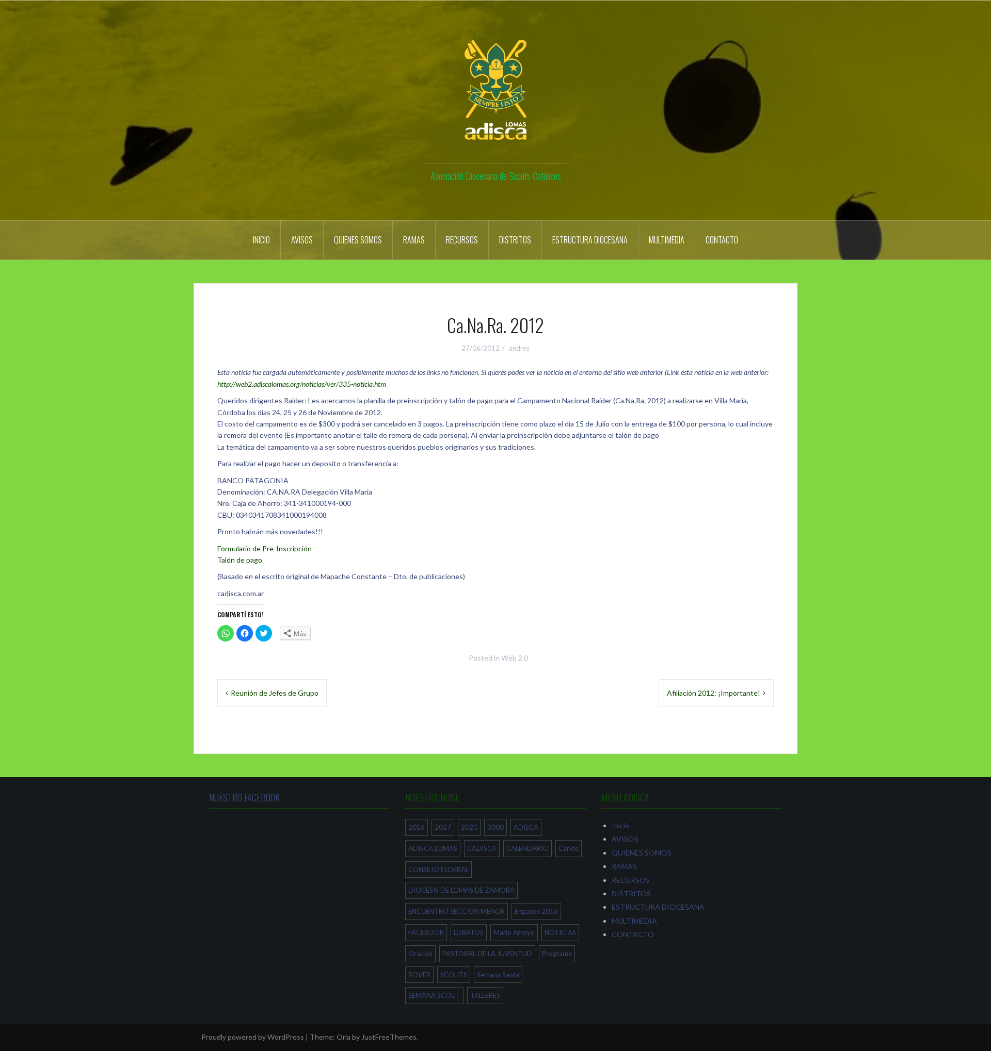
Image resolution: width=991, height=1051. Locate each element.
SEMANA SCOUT (434, 995)
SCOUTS (453, 975)
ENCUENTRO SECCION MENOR (456, 911)
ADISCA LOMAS (432, 848)
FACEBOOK (426, 932)
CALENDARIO (527, 848)
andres (519, 348)
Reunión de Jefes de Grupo (274, 692)
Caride (568, 848)
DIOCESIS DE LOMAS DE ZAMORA (461, 890)
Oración (420, 953)
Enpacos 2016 (536, 911)
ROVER (419, 975)
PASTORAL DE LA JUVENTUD (487, 953)
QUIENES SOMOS (358, 240)
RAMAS (414, 240)
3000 (495, 827)
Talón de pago (239, 559)
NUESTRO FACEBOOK (244, 797)
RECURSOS (462, 240)
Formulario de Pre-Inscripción (264, 548)
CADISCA (482, 848)
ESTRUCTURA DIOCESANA (590, 240)
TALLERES (485, 995)
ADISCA (526, 827)
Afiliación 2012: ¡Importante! (713, 692)
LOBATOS (469, 932)
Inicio (261, 240)
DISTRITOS (515, 240)
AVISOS (302, 240)
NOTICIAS (560, 932)
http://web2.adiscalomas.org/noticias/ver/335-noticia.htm (301, 384)
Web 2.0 (514, 657)
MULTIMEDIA (666, 240)
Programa (557, 953)
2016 (416, 827)
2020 (469, 827)
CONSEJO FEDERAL (438, 869)
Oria (343, 1036)
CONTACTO (722, 240)
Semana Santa (498, 975)
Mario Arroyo (514, 932)
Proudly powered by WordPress (252, 1036)
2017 (443, 827)
